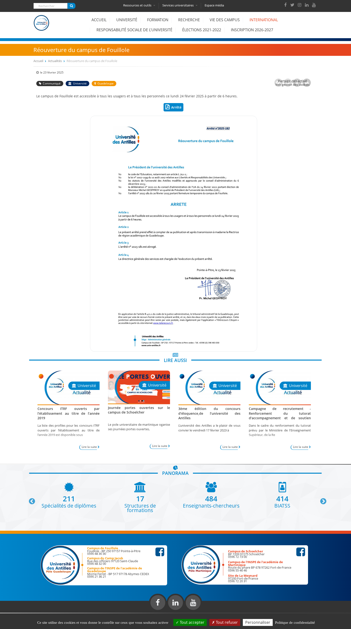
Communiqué (52, 83)
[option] (69, 495)
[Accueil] (41, 26)
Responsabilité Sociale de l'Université (134, 29)
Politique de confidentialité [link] (295, 622)
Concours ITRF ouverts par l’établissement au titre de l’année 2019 (68, 413)
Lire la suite (89, 447)
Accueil (98, 19)
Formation (157, 19)
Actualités (55, 61)
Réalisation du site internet (16, 611)
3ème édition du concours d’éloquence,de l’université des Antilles (209, 413)
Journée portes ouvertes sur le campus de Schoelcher (139, 409)
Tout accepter (191, 622)
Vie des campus (225, 19)
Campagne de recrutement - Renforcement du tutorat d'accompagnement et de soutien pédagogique (280, 415)
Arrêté (176, 107)
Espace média (214, 5)
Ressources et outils (137, 5)
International (264, 19)
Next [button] (321, 499)
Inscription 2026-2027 (252, 29)
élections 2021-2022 (201, 29)
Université (126, 19)
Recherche (189, 19)
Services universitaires (178, 5)
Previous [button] (29, 499)
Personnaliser (257, 622)
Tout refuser (226, 622)
